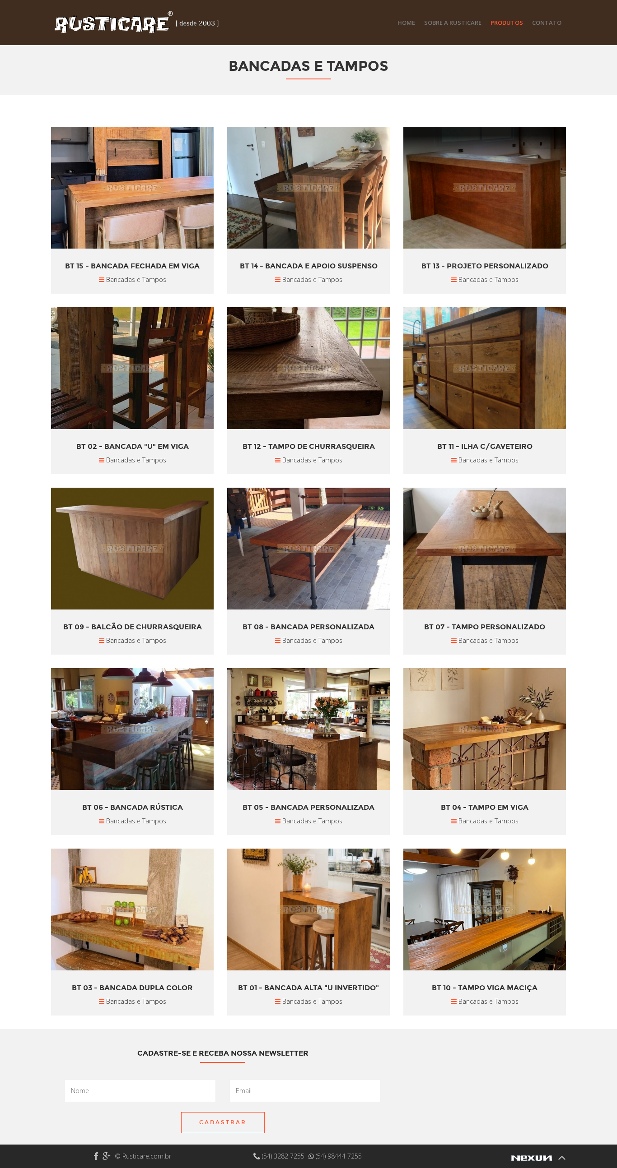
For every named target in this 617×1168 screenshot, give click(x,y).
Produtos (507, 22)
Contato (546, 22)
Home (406, 22)
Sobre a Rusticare (452, 22)
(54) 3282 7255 (283, 1156)
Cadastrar (223, 1122)
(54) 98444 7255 (338, 1156)
